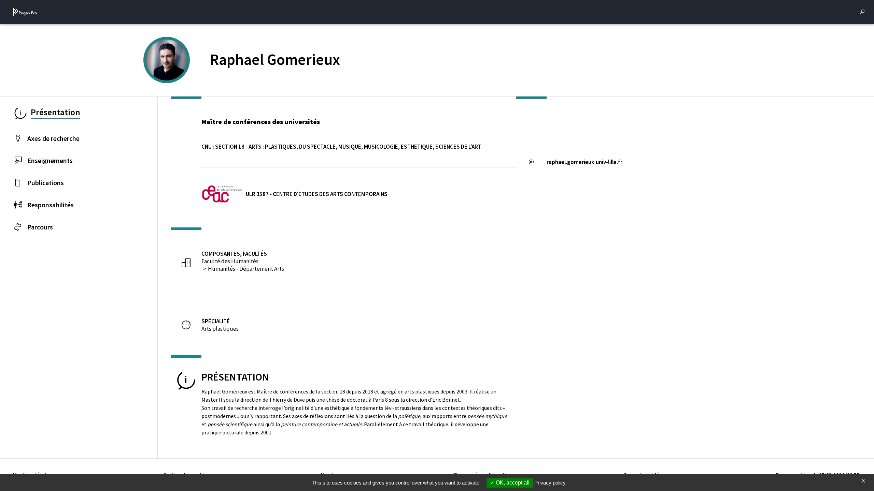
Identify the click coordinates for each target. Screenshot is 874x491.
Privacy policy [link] (550, 483)
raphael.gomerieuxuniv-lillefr (584, 162)
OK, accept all (512, 483)
